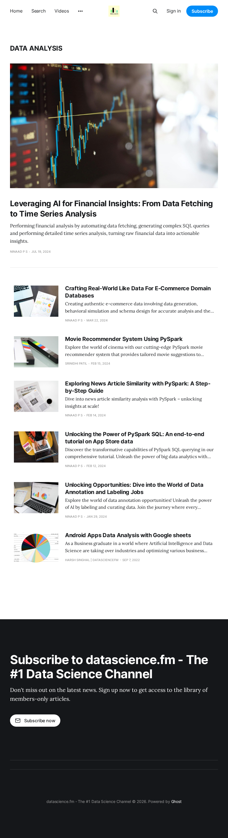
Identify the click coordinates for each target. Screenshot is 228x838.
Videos (61, 11)
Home (16, 11)
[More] (80, 11)
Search (38, 11)
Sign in (174, 11)
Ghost (176, 801)
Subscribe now (39, 720)
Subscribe (202, 11)
